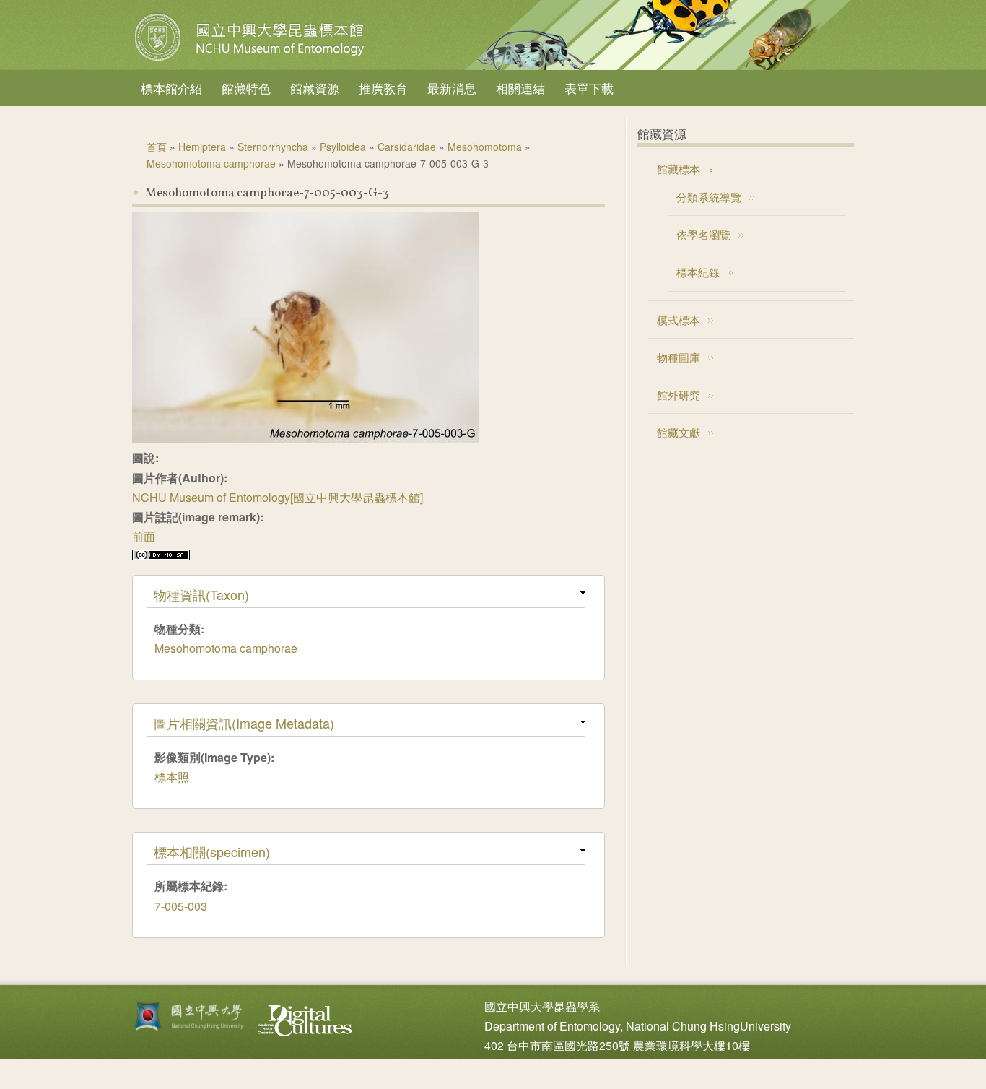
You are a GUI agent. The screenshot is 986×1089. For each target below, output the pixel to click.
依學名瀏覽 (703, 234)
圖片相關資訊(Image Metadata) (244, 722)
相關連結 (520, 88)
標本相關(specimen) (212, 851)
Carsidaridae (407, 146)
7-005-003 (180, 906)
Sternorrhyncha (272, 146)
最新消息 (451, 88)
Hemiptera (202, 146)
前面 (143, 536)
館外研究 (678, 394)
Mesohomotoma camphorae (211, 163)
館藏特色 (246, 88)
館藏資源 (314, 88)
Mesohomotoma (485, 146)
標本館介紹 (171, 88)
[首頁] (251, 60)
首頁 (157, 146)
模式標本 (678, 319)
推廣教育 (383, 88)
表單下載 (589, 88)
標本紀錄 (698, 271)
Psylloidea (343, 146)
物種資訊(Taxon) (201, 594)
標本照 (171, 776)
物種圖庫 (678, 357)
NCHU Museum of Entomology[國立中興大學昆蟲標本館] (277, 497)
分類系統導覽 (708, 196)
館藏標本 (678, 168)
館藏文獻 (678, 432)
